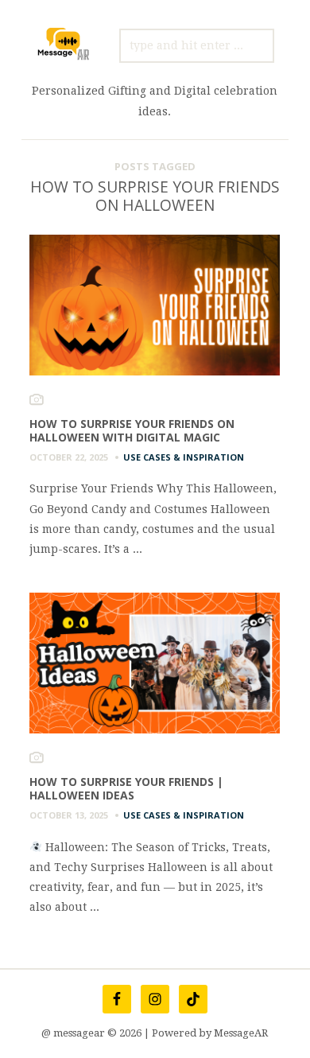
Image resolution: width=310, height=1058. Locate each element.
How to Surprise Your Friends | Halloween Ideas (126, 788)
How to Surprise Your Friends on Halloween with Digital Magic (131, 430)
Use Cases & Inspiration (183, 457)
